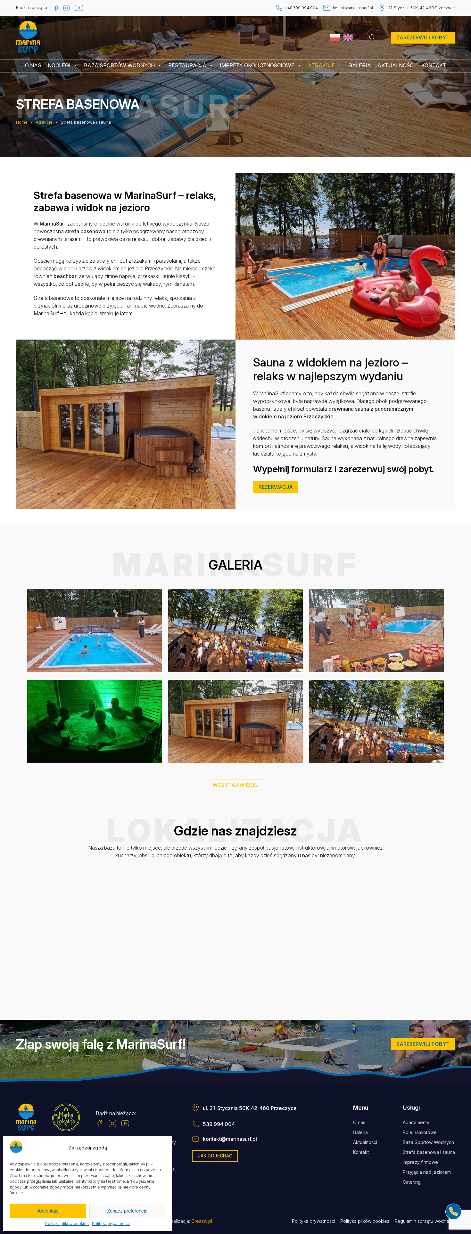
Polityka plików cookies (67, 1224)
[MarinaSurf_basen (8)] (376, 722)
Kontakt (433, 65)
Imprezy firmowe (420, 1162)
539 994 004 (219, 1124)
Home (22, 122)
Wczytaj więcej (235, 785)
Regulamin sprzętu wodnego (424, 1221)
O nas (33, 65)
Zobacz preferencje (127, 1210)
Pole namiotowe (420, 1132)
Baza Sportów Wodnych (119, 65)
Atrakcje (321, 65)
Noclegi (59, 65)
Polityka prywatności (111, 1224)
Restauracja (187, 65)
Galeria (359, 65)
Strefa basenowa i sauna (429, 1152)
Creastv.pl (201, 1221)
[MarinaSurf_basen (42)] (94, 631)
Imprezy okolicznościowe (257, 65)
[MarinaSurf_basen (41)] (376, 631)
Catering (412, 1182)
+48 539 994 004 (301, 7)
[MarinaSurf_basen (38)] (94, 722)
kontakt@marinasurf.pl (353, 7)
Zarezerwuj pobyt (423, 37)
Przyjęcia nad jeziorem (427, 1172)
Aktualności (396, 65)
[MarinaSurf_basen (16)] (235, 722)
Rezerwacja (276, 487)
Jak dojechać (215, 1155)
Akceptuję (47, 1210)
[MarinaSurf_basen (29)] (235, 631)
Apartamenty (416, 1122)
